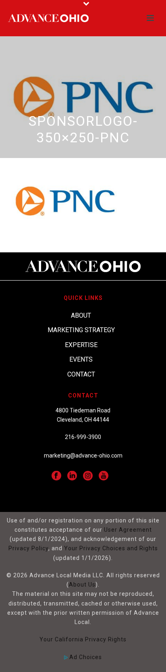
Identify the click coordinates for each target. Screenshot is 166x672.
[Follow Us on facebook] (56, 476)
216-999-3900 (83, 437)
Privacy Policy (28, 548)
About (81, 315)
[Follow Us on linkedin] (72, 476)
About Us (82, 584)
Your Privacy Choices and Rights (111, 548)
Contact (81, 374)
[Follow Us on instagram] (88, 476)
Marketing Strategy (81, 330)
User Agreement (128, 529)
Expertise (81, 345)
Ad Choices (85, 657)
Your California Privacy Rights (83, 639)
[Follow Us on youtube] (103, 476)
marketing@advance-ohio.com (83, 455)
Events (81, 359)
